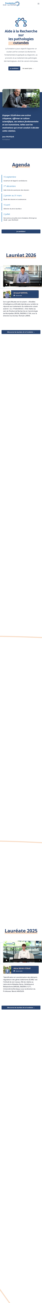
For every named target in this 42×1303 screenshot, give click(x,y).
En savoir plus (28, 68)
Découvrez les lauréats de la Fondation (21, 332)
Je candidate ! (14, 68)
